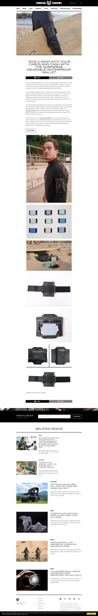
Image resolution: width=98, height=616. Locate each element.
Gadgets (38, 8)
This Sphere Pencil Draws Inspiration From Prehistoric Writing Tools (65, 573)
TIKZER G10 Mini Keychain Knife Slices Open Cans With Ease (64, 515)
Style (46, 8)
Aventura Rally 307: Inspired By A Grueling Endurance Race (63, 544)
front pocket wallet (45, 118)
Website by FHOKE (19, 604)
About (40, 598)
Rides (24, 8)
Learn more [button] (24, 614)
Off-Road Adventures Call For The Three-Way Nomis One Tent (64, 486)
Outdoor (53, 481)
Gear (18, 8)
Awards (40, 608)
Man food (54, 8)
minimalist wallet (30, 110)
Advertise (41, 603)
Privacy (40, 606)
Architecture (65, 8)
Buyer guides (77, 8)
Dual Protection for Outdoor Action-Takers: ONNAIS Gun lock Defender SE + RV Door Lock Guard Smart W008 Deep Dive (49, 443)
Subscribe (77, 416)
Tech (30, 8)
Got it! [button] (91, 613)
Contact (41, 601)
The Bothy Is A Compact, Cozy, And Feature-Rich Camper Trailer (48, 465)
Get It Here (30, 130)
